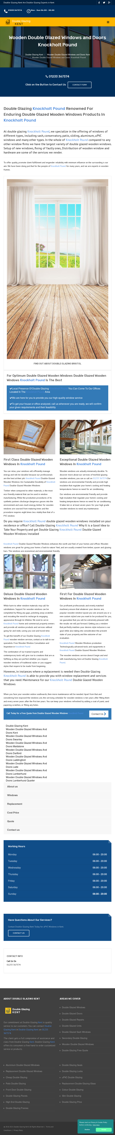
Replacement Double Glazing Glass (79, 1083)
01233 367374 (15, 10)
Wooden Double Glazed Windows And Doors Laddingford (26, 758)
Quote (10, 821)
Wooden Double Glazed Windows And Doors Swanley (26, 737)
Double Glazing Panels (16, 1095)
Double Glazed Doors (72, 1013)
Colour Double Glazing (72, 1089)
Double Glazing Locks (72, 1071)
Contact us (13, 829)
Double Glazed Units (71, 1025)
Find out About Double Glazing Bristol (57, 363)
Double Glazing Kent (17, 725)
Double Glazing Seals (72, 1065)
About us (12, 786)
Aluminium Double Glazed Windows (23, 1065)
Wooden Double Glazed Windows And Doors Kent (26, 730)
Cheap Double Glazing (16, 1077)
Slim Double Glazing (71, 1095)
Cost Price (13, 812)
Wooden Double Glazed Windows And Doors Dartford (26, 751)
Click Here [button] (96, 1125)
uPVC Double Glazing (72, 1077)
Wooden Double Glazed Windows (78, 1044)
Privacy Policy (18, 1130)
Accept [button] (104, 1129)
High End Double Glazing (18, 1101)
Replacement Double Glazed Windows (24, 1071)
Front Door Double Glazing (18, 1089)
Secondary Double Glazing (74, 1038)
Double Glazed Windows (73, 1007)
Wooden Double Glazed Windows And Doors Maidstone (26, 744)
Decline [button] (87, 1129)
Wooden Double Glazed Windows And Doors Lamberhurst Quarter (26, 778)
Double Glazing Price (72, 1101)
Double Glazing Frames (17, 1108)
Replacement (14, 804)
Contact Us (97, 714)
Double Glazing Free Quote (75, 1050)
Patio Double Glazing (16, 1083)
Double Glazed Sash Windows (76, 1031)
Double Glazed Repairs (73, 1019)
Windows (12, 795)
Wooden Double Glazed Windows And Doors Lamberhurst (26, 772)
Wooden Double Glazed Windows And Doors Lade (26, 765)
